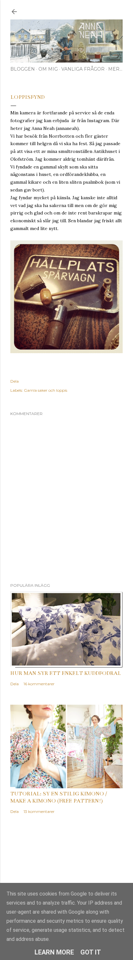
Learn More (54, 952)
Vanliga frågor (83, 69)
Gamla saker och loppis (45, 390)
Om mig (48, 69)
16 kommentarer (39, 683)
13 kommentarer (39, 811)
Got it (90, 952)
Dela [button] (14, 381)
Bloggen (22, 69)
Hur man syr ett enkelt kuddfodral (65, 673)
